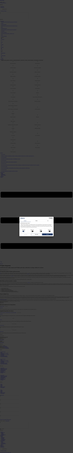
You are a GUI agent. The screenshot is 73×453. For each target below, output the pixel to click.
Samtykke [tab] (25, 220)
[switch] (32, 231)
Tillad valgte (36, 234)
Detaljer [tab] (36, 220)
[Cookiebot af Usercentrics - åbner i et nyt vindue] (49, 218)
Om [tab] (47, 220)
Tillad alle (47, 234)
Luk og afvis (25, 234)
